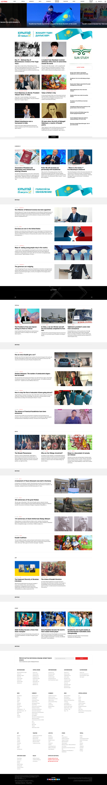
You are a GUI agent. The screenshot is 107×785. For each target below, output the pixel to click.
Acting (18, 738)
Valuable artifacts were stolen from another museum (79, 96)
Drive (40, 1)
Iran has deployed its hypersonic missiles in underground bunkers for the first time (79, 118)
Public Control (51, 700)
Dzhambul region (67, 684)
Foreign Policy (34, 697)
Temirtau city (35, 683)
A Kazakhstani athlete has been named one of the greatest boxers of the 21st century (80, 107)
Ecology (81, 750)
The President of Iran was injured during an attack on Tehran (25, 328)
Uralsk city (19, 674)
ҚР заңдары (34, 715)
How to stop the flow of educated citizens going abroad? (34, 392)
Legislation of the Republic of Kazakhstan (67, 751)
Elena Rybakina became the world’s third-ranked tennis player (53, 631)
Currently (31, 1)
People (33, 723)
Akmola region (35, 674)
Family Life (50, 743)
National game (36, 737)
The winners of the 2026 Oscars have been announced (78, 102)
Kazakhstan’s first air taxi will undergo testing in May (80, 79)
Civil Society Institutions (36, 709)
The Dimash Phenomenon (23, 453)
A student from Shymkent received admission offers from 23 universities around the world (54, 61)
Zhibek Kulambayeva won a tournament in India (24, 122)
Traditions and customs (37, 735)
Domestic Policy (35, 695)
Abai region (82, 677)
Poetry (79, 697)
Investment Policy (35, 700)
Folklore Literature (65, 738)
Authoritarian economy (53, 698)
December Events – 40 (21, 710)
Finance (50, 707)
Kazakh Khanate (67, 698)
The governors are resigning (24, 267)
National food (35, 738)
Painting (18, 735)
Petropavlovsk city (52, 678)
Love (49, 741)
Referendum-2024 (35, 727)
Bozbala (50, 735)
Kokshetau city (36, 675)
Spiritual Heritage (57, 1)
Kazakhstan (19, 695)
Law (33, 721)
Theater (18, 740)
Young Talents (64, 737)
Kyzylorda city (67, 686)
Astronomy (19, 759)
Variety (18, 746)
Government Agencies (36, 710)
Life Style (50, 733)
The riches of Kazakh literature (51, 579)
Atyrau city (19, 680)
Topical (23, 1)
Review (81, 744)
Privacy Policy (29, 783)
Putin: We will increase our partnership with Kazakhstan (50, 169)
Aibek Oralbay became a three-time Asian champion (78, 90)
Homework (50, 738)
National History (67, 695)
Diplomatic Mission (35, 718)
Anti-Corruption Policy (52, 701)
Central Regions (36, 670)
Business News (51, 706)
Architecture (19, 749)
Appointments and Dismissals (38, 712)
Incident (82, 1)
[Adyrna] (4, 1)
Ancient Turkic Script (68, 706)
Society (18, 698)
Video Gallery (64, 743)
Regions (81, 749)
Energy (18, 762)
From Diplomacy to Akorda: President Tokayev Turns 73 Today (27, 94)
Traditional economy (52, 695)
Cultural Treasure (81, 703)
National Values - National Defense (69, 744)
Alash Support (81, 712)
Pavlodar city (51, 675)
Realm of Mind (20, 764)
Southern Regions (68, 670)
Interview (19, 703)
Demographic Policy (36, 703)
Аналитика (50, 704)
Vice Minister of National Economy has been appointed (33, 210)
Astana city (35, 672)
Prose (79, 698)
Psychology (19, 758)
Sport (74, 1)
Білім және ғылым (21, 755)
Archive (18, 715)
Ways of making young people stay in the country (31, 248)
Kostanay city (51, 672)
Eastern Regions (83, 670)
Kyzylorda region (67, 687)
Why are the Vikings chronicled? (52, 453)
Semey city (82, 672)
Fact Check (64, 746)
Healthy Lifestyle (36, 758)
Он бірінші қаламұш (82, 706)
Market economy (51, 697)
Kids (62, 735)
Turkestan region (67, 680)
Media (18, 747)
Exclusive (81, 747)
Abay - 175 (66, 710)
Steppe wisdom (81, 701)
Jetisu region (66, 677)
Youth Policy (34, 698)
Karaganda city (36, 677)
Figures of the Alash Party (69, 700)
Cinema (18, 741)
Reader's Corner (51, 740)
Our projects (19, 706)
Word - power (81, 704)
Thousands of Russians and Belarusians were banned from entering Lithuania (25, 169)
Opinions (18, 704)
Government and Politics (37, 706)
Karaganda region (36, 678)
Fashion (49, 744)
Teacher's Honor (20, 767)
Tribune (33, 726)
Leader (81, 737)
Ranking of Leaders (35, 707)
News (15, 1)
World (18, 697)
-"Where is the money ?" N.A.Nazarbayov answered (76, 169)
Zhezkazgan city (36, 681)
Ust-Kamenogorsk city (84, 674)
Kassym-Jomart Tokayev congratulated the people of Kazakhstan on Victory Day (80, 85)
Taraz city (66, 683)
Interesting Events (52, 746)
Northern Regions (52, 670)
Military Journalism (52, 747)
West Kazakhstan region (22, 672)
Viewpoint (82, 746)
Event (81, 741)
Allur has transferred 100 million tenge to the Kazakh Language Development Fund (79, 113)
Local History (66, 703)
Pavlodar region (51, 677)
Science (18, 761)
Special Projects (65, 741)
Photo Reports (51, 749)
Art (79, 695)
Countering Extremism (84, 738)
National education (36, 740)
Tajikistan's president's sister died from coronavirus (79, 328)
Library (79, 707)
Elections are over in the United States (27, 229)
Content (18, 768)
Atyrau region (19, 678)
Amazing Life (19, 765)
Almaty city (66, 672)
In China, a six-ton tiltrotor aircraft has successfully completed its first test (53, 328)
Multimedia (19, 712)
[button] (52, 26)
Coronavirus (35, 761)
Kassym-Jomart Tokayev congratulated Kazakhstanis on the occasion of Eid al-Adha (79, 73)
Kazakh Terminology (84, 740)
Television (19, 743)
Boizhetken (50, 737)
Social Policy (34, 704)
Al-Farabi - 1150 (67, 709)
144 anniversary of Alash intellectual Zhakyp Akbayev (32, 519)
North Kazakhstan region (53, 680)
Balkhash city (35, 684)
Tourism (50, 703)
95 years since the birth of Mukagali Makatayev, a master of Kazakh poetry (53, 123)
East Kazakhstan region (84, 675)
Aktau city (19, 677)
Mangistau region (20, 675)
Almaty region (67, 674)
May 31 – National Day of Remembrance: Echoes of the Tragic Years (27, 61)
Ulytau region (35, 680)
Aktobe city (19, 683)
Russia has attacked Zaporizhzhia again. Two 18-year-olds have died (80, 124)
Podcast (81, 743)
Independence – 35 (21, 709)
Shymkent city (67, 678)
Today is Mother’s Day (49, 93)
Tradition (65, 1)
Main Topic (34, 724)
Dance (18, 737)
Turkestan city (67, 681)
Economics (48, 1)
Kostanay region (51, 674)
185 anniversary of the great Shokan (27, 500)
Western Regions (21, 670)
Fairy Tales (80, 709)
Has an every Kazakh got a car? (25, 355)
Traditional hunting (36, 743)
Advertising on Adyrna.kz (20, 783)
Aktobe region (20, 681)
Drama (79, 700)
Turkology (66, 701)
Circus (18, 744)
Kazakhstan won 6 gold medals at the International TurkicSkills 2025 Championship (79, 631)
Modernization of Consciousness (84, 710)
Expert (18, 707)
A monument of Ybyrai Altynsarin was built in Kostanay (33, 481)
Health (81, 735)
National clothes (36, 741)
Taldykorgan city (67, 675)
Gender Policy (34, 701)
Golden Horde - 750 (68, 707)
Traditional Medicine (37, 759)
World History (66, 697)
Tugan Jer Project (65, 740)
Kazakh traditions (20, 538)
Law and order (91, 1)
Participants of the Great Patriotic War (68, 748)
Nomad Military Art (67, 704)
